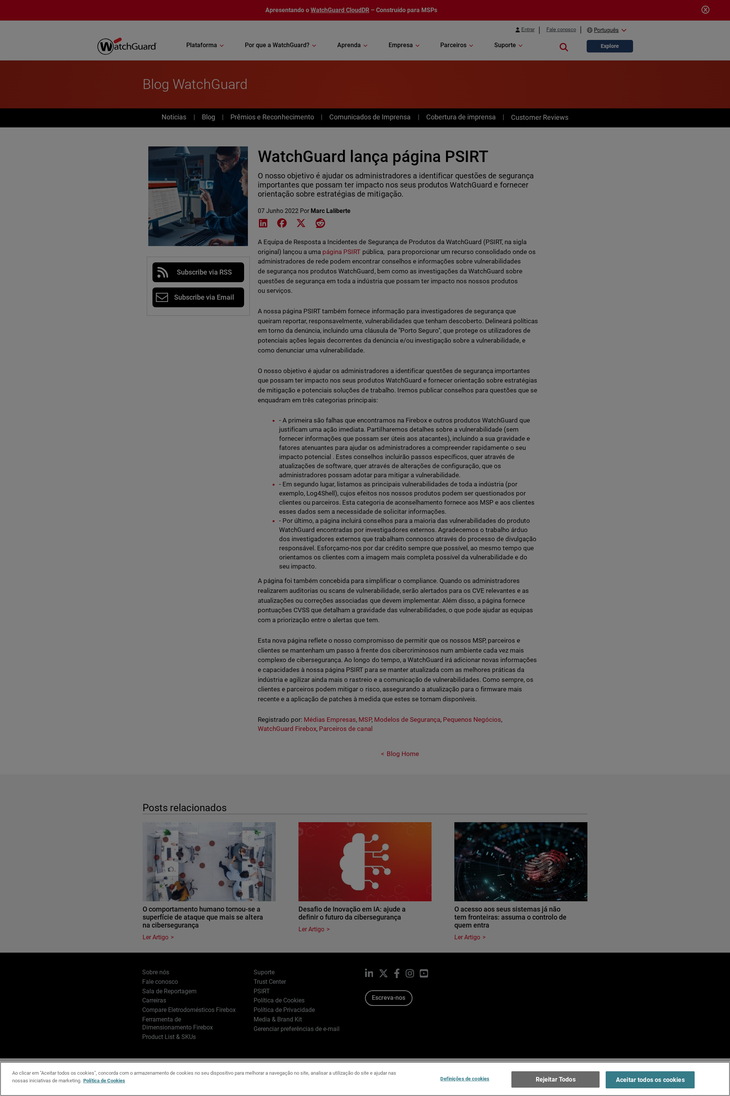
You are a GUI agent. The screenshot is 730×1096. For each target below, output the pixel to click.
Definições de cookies (464, 1079)
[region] (365, 1079)
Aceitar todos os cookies (650, 1079)
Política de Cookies (104, 1080)
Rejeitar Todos (556, 1079)
